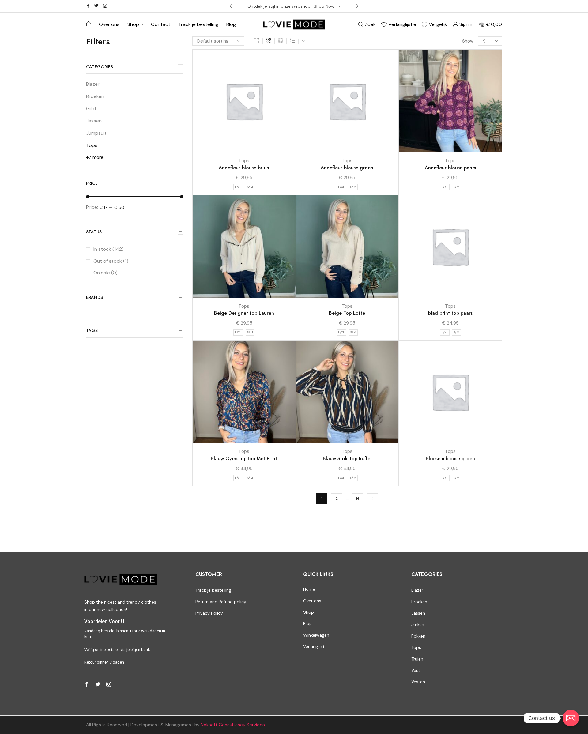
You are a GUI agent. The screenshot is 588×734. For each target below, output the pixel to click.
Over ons (109, 24)
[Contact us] (571, 718)
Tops (244, 161)
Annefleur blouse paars (450, 167)
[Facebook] (88, 6)
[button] (231, 6)
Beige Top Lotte (347, 313)
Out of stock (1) (110, 261)
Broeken (95, 96)
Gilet (91, 108)
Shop (133, 24)
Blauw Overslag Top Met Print (244, 458)
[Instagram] (105, 6)
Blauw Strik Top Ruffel (347, 458)
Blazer (93, 84)
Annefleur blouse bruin (244, 167)
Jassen (94, 121)
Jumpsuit (96, 133)
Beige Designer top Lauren (244, 313)
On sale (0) (105, 272)
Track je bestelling (198, 24)
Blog (231, 24)
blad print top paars (450, 313)
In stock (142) (108, 249)
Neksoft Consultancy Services (233, 725)
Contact (160, 24)
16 (358, 498)
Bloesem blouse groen (450, 458)
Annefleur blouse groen (347, 167)
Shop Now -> (327, 6)
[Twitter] (96, 6)
